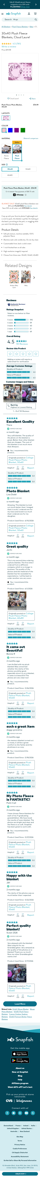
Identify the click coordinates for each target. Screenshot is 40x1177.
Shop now (25, 7)
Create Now (20, 1174)
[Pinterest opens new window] (21, 1112)
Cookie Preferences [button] (20, 1149)
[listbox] (20, 151)
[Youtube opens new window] (27, 1112)
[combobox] (20, 20)
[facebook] (8, 1112)
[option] (6, 118)
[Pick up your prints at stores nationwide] (9, 1100)
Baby (31, 26)
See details (28, 206)
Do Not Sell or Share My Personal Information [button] (20, 1160)
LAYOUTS (5, 113)
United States (26, 1128)
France (18, 1126)
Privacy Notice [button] (20, 1145)
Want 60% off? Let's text (20, 1087)
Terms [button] (20, 1141)
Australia (14, 1131)
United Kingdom (13, 1128)
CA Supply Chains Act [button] (20, 1152)
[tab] (23, 95)
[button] (2, 13)
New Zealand (25, 1131)
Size (3, 165)
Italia (33, 1126)
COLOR (5, 126)
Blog (20, 1076)
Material (6, 138)
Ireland (26, 1126)
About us (20, 1068)
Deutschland (8, 1126)
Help (20, 1079)
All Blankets (6, 26)
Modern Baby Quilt (14, 286)
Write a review (9, 46)
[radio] (4, 130)
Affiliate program (20, 1083)
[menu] (32, 98)
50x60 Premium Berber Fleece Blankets (17, 1018)
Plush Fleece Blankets (20, 26)
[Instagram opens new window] (15, 1112)
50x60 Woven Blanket (20, 1009)
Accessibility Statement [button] (20, 1156)
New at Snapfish (20, 1072)
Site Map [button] (20, 1137)
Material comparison (31, 138)
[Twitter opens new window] (34, 1112)
